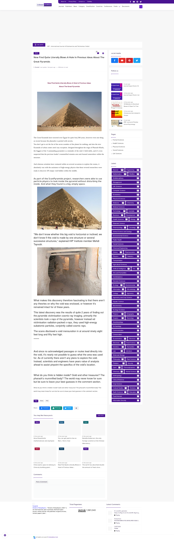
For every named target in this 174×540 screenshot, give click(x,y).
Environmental (132, 285)
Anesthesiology (125, 322)
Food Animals (125, 396)
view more (101, 415)
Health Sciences (118, 143)
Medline (134, 174)
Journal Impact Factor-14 (131, 86)
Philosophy (118, 359)
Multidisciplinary (126, 178)
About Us (63, 1)
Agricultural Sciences (125, 264)
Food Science (132, 343)
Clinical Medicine (125, 380)
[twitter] (140, 1)
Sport (116, 367)
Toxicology (132, 318)
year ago (127, 84)
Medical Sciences (125, 207)
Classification (90, 6)
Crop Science (125, 384)
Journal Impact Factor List (131, 95)
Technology (119, 211)
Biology (134, 219)
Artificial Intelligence (121, 268)
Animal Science (132, 371)
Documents (125, 6)
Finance (118, 314)
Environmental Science (125, 236)
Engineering (132, 170)
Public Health (125, 240)
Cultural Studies (119, 388)
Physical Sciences (119, 147)
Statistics (132, 256)
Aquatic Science (125, 301)
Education (133, 392)
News (36, 53)
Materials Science (125, 223)
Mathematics (119, 174)
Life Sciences (117, 153)
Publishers (68, 6)
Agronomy (132, 293)
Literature (132, 351)
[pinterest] (137, 1)
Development (132, 215)
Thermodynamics (131, 367)
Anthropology (125, 375)
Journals (61, 6)
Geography (132, 314)
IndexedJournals (53, 537)
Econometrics (119, 338)
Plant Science (132, 359)
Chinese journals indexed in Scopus (132, 114)
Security (133, 363)
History (117, 252)
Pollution (118, 363)
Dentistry (134, 388)
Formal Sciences (118, 140)
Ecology (117, 285)
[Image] (116, 87)
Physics (118, 256)
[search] (140, 6)
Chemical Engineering (125, 248)
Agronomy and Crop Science (125, 297)
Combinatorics (125, 277)
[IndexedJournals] (44, 4)
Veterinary (117, 371)
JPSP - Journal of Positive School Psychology (131, 123)
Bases (75, 6)
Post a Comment (41, 482)
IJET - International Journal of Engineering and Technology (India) (68, 44)
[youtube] (134, 1)
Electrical (133, 338)
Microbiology (132, 289)
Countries (99, 6)
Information (118, 289)
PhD (47, 401)
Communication (125, 330)
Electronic (118, 343)
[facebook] (130, 1)
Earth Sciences (119, 392)
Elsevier (118, 170)
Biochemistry (125, 306)
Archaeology (125, 326)
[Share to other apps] (76, 408)
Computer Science (126, 190)
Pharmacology (119, 227)
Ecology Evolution (125, 310)
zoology (118, 293)
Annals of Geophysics (39, 508)
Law (117, 351)
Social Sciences (118, 150)
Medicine (118, 203)
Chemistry (133, 203)
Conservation (125, 334)
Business (118, 215)
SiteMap (89, 1)
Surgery (118, 318)
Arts (135, 268)
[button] (44, 408)
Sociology (133, 227)
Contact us (82, 1)
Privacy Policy (72, 1)
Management (126, 182)
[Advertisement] (87, 26)
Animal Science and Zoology (125, 231)
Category (82, 6)
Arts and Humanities (125, 273)
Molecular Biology (125, 355)
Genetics (118, 347)
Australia (133, 211)
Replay (118, 515)
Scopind (35, 506)
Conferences (108, 6)
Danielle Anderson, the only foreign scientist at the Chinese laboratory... (93, 441)
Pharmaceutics (131, 252)
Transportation (125, 260)
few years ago (39, 436)
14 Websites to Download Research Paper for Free (131, 105)
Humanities (132, 347)
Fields (116, 6)
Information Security (125, 400)
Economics (126, 194)
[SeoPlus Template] (34, 537)
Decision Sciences (125, 281)
